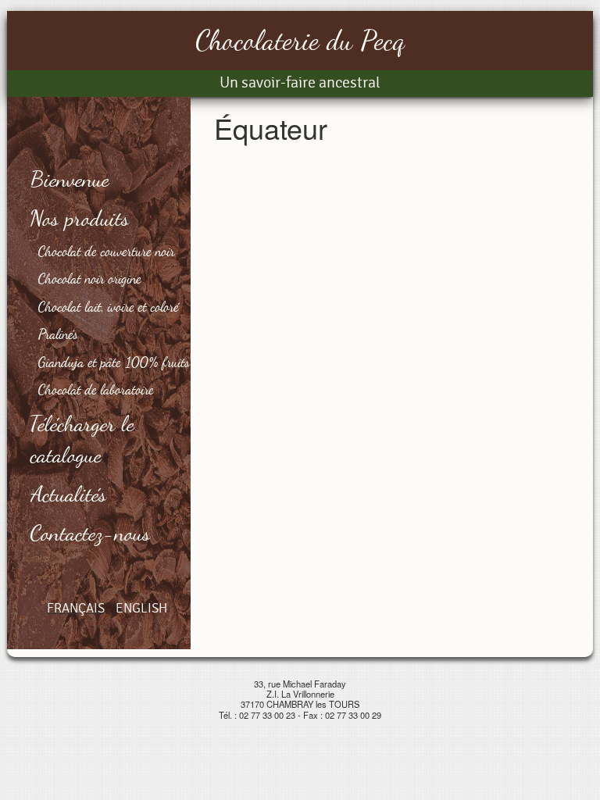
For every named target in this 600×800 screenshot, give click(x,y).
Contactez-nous (90, 533)
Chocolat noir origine (89, 278)
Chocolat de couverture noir (106, 250)
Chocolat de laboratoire (96, 389)
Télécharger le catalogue (82, 439)
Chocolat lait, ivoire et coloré (108, 306)
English (141, 608)
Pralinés (58, 333)
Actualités (68, 493)
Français (76, 608)
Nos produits (80, 218)
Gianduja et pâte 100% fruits (114, 361)
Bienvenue (69, 179)
